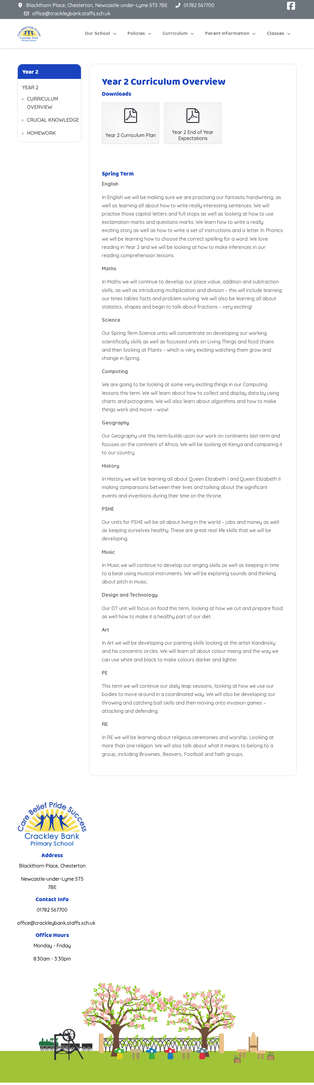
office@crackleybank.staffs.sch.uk (71, 13)
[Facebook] (291, 6)
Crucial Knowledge (53, 120)
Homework (41, 133)
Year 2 (30, 87)
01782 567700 (199, 5)
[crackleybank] (29, 33)
